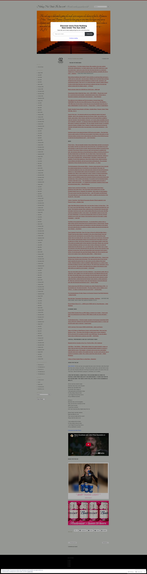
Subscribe (89, 34)
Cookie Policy (30, 571)
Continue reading (73, 38)
